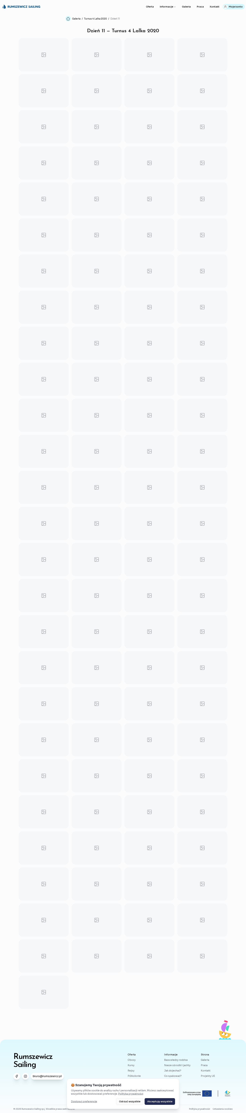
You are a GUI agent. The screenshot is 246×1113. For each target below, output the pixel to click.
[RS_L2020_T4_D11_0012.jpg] (202, 127)
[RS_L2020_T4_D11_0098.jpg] (96, 920)
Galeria (186, 6)
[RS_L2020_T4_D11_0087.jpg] (149, 812)
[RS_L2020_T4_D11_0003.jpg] (149, 54)
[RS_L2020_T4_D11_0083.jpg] (149, 776)
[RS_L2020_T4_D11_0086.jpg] (96, 812)
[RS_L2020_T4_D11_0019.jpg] (149, 199)
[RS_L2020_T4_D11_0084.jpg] (202, 776)
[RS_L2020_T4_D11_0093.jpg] (44, 884)
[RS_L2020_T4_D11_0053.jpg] (44, 523)
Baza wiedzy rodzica (176, 1059)
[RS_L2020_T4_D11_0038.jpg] (96, 379)
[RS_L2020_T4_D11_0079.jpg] (149, 739)
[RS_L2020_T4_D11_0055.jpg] (149, 523)
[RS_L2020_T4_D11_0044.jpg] (202, 415)
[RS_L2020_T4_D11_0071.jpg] (149, 667)
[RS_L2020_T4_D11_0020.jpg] (202, 199)
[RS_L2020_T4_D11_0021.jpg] (44, 235)
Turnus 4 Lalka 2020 (95, 18)
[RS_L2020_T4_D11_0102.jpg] (96, 956)
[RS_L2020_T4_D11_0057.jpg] (44, 559)
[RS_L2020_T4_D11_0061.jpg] (44, 595)
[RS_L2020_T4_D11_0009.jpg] (44, 127)
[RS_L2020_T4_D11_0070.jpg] (96, 667)
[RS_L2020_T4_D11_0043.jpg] (149, 415)
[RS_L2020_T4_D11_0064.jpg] (202, 595)
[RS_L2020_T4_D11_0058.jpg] (96, 559)
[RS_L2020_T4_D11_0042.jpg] (96, 415)
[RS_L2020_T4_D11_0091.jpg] (149, 848)
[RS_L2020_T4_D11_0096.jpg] (202, 884)
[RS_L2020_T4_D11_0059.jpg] (149, 559)
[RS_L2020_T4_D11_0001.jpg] (44, 54)
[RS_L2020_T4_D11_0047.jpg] (149, 451)
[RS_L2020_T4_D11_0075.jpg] (149, 703)
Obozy (132, 1059)
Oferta (150, 6)
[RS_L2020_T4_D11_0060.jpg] (202, 559)
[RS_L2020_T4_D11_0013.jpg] (44, 163)
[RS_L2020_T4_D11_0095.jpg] (149, 884)
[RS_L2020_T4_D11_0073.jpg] (44, 703)
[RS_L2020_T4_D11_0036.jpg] (202, 343)
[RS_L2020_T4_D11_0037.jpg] (44, 379)
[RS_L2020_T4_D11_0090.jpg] (96, 848)
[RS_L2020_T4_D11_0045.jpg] (44, 451)
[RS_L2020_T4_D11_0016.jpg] (202, 163)
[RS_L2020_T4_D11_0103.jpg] (149, 956)
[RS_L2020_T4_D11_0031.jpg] (149, 307)
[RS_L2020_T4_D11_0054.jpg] (96, 523)
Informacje (166, 6)
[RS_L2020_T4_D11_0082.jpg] (96, 776)
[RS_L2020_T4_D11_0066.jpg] (96, 631)
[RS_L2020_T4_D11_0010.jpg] (96, 127)
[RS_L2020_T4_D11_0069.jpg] (44, 667)
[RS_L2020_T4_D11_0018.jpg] (96, 199)
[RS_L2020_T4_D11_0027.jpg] (149, 271)
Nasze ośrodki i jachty (177, 1065)
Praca (200, 6)
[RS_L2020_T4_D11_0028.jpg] (202, 271)
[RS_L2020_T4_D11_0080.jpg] (202, 739)
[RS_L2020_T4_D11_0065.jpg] (44, 631)
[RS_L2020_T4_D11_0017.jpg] (44, 199)
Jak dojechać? (172, 1070)
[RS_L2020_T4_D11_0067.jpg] (149, 631)
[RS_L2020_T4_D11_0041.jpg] (44, 415)
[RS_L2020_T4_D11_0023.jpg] (149, 235)
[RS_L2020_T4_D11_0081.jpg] (44, 776)
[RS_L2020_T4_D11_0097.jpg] (44, 920)
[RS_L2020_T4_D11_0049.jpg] (44, 487)
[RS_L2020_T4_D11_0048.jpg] (202, 451)
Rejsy (131, 1070)
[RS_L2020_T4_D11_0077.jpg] (44, 739)
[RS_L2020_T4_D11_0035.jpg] (149, 343)
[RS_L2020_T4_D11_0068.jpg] (202, 631)
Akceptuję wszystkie (159, 1101)
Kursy (131, 1065)
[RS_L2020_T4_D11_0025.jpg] (44, 271)
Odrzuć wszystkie (129, 1101)
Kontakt (214, 6)
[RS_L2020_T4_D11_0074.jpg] (96, 703)
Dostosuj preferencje (84, 1101)
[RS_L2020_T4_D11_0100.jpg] (202, 920)
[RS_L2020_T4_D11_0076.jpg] (202, 703)
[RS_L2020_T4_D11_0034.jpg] (96, 343)
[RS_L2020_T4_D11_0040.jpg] (202, 379)
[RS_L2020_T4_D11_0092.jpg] (202, 848)
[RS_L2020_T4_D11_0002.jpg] (96, 54)
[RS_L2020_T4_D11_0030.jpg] (96, 307)
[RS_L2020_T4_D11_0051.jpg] (149, 487)
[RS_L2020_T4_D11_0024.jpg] (202, 235)
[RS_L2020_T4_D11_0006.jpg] (96, 90)
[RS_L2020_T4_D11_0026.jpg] (96, 271)
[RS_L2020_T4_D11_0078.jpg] (96, 739)
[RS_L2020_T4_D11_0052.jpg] (202, 487)
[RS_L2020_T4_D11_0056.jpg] (202, 523)
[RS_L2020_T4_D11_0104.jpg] (202, 956)
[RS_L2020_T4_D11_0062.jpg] (96, 595)
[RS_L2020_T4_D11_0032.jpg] (202, 307)
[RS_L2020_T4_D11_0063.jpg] (149, 595)
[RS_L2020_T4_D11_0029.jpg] (44, 307)
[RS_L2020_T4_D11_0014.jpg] (96, 163)
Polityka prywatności (130, 1093)
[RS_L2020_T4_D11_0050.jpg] (96, 487)
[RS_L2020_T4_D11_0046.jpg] (96, 451)
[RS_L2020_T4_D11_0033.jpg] (44, 343)
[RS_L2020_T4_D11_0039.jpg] (149, 379)
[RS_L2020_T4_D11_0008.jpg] (202, 90)
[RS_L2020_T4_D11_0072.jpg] (202, 667)
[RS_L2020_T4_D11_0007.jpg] (149, 90)
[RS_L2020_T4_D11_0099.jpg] (149, 920)
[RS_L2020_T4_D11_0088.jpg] (202, 812)
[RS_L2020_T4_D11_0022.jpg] (96, 235)
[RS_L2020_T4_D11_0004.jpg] (202, 54)
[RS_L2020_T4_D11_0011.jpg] (149, 127)
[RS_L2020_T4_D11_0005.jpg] (44, 90)
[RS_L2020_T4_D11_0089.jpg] (44, 848)
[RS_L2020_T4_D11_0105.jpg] (44, 992)
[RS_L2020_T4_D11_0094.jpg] (96, 884)
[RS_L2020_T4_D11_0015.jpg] (149, 163)
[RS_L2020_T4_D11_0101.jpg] (44, 956)
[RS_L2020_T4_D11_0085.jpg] (44, 812)
